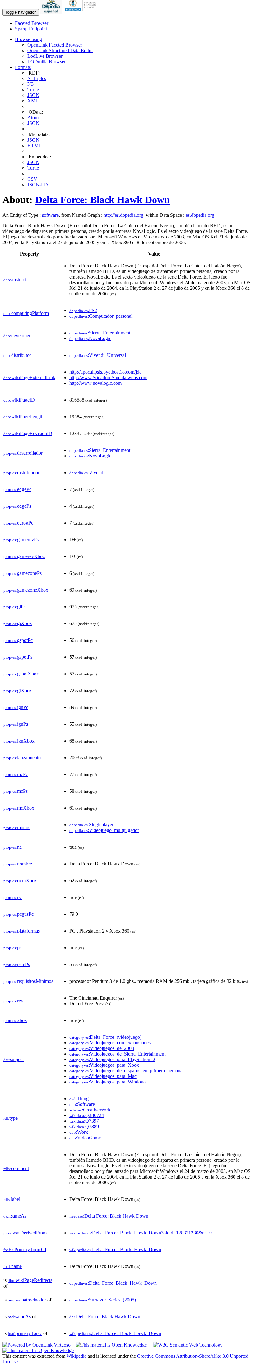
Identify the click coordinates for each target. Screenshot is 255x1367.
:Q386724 (86, 1115)
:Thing (79, 1098)
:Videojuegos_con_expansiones (110, 1042)
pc (12, 897)
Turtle (33, 89)
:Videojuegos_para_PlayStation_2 (112, 1059)
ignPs (15, 724)
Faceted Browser (31, 23)
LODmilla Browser (46, 61)
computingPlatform (26, 313)
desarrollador (23, 453)
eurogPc (18, 522)
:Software (82, 1104)
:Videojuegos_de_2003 (101, 1048)
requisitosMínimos (28, 981)
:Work (78, 1132)
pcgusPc (18, 914)
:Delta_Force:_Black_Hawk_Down (115, 1249)
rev (13, 1000)
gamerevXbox (24, 556)
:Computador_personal (100, 316)
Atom (33, 117)
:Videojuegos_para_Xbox (104, 1065)
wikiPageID (19, 399)
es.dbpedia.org (200, 215)
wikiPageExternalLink (29, 377)
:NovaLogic (90, 338)
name (12, 1266)
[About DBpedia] (51, 12)
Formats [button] (23, 67)
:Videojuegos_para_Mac (103, 1076)
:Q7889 (84, 1126)
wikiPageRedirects (30, 1280)
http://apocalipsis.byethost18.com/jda (105, 372)
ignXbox (19, 740)
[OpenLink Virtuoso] (36, 1344)
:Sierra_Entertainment (99, 332)
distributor (17, 355)
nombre (17, 863)
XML (33, 100)
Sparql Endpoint (31, 28)
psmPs (16, 964)
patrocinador (27, 1299)
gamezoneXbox (25, 590)
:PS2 (83, 310)
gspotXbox (21, 673)
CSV (32, 179)
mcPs (15, 791)
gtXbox (17, 690)
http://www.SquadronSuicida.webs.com (108, 377)
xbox (15, 1020)
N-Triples (36, 78)
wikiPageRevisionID (27, 433)
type (10, 1118)
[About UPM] (81, 12)
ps (12, 947)
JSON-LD (37, 184)
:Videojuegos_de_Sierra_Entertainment (117, 1053)
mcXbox (18, 808)
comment (16, 1168)
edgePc (17, 489)
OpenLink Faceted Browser (54, 45)
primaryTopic (25, 1333)
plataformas (21, 930)
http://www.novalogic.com (95, 383)
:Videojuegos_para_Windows (107, 1081)
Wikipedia (76, 1356)
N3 (30, 84)
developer (16, 335)
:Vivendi (86, 472)
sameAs (14, 1216)
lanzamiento (22, 757)
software (50, 215)
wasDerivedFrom (25, 1232)
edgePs (17, 506)
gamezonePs (22, 573)
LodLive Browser (45, 56)
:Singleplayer (91, 824)
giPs (14, 606)
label (11, 1199)
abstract (14, 279)
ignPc (15, 707)
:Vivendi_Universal (97, 355)
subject (13, 1059)
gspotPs (17, 657)
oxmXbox (20, 880)
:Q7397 (84, 1121)
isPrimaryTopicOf (24, 1249)
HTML (34, 145)
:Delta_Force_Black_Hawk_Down (113, 1283)
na (12, 847)
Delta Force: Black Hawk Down (102, 199)
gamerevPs (21, 539)
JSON (33, 95)
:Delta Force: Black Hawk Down (108, 1216)
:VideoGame (85, 1137)
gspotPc (18, 640)
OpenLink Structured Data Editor (60, 50)
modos (16, 827)
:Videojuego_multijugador (104, 830)
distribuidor (21, 472)
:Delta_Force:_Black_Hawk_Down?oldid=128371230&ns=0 (140, 1232)
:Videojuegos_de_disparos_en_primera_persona (126, 1070)
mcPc (15, 774)
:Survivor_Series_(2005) (102, 1299)
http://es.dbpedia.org (123, 215)
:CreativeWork (89, 1109)
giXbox (17, 623)
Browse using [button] (28, 39)
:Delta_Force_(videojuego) (105, 1037)
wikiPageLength (23, 416)
